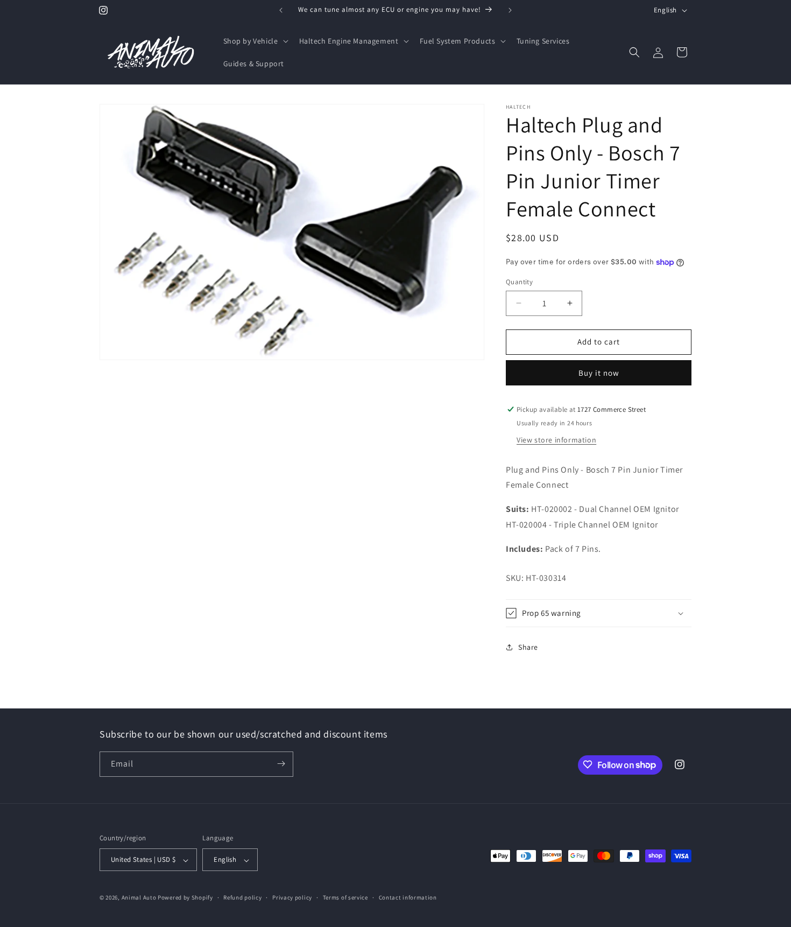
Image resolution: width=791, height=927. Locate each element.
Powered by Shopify (185, 898)
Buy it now (598, 373)
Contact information (408, 897)
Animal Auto (139, 898)
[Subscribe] (281, 763)
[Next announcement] (510, 10)
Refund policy (242, 897)
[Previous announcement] (281, 10)
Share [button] (528, 647)
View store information (556, 440)
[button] (255, 41)
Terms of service (345, 897)
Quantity (519, 281)
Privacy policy (292, 897)
